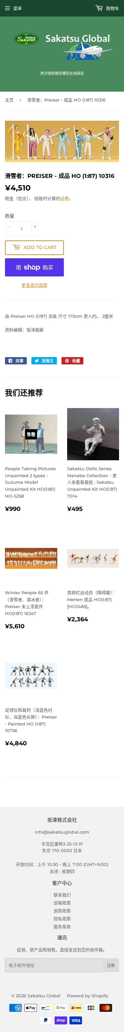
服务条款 (62, 926)
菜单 (17, 8)
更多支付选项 (34, 285)
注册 (111, 965)
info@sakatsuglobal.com (62, 832)
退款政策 (62, 910)
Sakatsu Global (44, 995)
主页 (9, 100)
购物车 (112, 8)
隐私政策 (62, 918)
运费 (64, 198)
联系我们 (62, 894)
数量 (9, 216)
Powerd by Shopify (87, 995)
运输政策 (62, 902)
